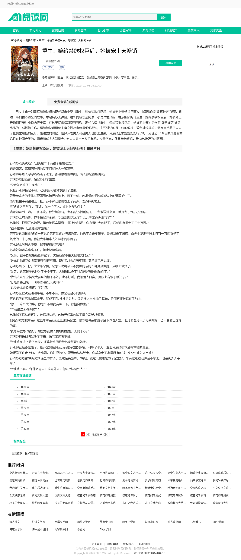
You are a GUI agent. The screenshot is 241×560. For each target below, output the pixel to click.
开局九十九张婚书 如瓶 (45, 472)
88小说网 (16, 40)
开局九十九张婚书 (65, 472)
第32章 (25, 428)
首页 (16, 30)
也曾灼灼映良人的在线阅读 (93, 480)
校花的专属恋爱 (64, 502)
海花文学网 (16, 529)
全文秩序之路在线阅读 (226, 487)
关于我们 (97, 544)
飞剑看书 (195, 521)
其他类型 (216, 30)
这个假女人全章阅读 (157, 472)
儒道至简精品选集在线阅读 (48, 480)
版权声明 (112, 544)
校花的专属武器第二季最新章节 (163, 495)
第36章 (25, 393)
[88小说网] (28, 17)
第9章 (110, 407)
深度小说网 (151, 521)
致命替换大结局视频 (202, 502)
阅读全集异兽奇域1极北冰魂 (206, 472)
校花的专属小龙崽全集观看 (48, 502)
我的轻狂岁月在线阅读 (22, 487)
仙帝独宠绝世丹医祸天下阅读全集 (210, 480)
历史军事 (126, 30)
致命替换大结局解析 (179, 502)
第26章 (25, 414)
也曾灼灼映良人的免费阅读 (115, 480)
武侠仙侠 (58, 30)
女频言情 (81, 30)
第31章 (111, 393)
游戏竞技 (148, 30)
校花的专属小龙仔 (132, 495)
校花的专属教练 (86, 495)
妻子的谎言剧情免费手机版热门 (163, 480)
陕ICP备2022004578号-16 (149, 553)
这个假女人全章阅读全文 (136, 472)
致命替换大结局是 (223, 502)
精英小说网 (129, 521)
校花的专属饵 (175, 495)
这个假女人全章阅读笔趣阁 (183, 472)
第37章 (111, 421)
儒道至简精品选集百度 (22, 480)
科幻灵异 (171, 30)
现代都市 (103, 30)
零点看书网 (106, 521)
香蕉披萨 (17, 453)
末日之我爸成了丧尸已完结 (161, 502)
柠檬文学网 (38, 521)
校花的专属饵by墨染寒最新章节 (208, 495)
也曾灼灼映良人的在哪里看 (70, 480)
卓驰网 (81, 529)
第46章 (111, 387)
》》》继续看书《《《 (97, 434)
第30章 (25, 387)
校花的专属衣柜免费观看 (23, 502)
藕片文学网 (83, 521)
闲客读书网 (61, 529)
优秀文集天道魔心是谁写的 (48, 495)
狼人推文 (14, 521)
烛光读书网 (174, 521)
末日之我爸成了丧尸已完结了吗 (140, 502)
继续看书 (170, 62)
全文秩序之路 (198, 487)
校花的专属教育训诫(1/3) (114, 495)
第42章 (111, 400)
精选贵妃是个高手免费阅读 (183, 487)
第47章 (111, 414)
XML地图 (144, 544)
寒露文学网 (61, 521)
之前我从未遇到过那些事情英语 (118, 502)
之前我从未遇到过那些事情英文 (95, 502)
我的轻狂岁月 (221, 480)
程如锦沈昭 (31, 453)
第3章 (24, 400)
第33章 (111, 428)
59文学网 (105, 529)
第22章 (25, 421)
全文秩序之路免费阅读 (22, 495)
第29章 (25, 407)
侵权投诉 (128, 544)
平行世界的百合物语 (112, 472)
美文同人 (194, 30)
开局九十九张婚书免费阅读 (93, 472)
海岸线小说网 (40, 529)
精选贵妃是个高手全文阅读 (161, 487)
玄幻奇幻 (35, 30)
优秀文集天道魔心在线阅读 (70, 495)
